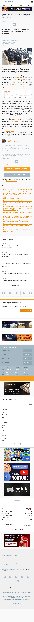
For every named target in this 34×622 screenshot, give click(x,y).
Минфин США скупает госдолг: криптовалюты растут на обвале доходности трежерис (17, 220)
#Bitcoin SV (20, 154)
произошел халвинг (17, 84)
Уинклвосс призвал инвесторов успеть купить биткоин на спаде (17, 194)
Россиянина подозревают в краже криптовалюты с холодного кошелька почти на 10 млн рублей (17, 229)
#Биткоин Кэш (6, 154)
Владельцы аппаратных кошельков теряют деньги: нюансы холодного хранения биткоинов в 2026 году (17, 208)
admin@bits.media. (18, 597)
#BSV (20, 155)
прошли (19, 77)
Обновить (16, 444)
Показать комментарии (17, 169)
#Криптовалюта (13, 155)
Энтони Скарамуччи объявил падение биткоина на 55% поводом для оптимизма (17, 224)
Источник (5, 164)
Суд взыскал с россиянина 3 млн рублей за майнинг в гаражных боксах (17, 197)
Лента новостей (7, 239)
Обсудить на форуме (17, 175)
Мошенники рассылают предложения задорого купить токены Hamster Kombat (17, 217)
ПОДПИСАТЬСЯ (26, 310)
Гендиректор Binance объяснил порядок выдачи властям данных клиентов (17, 213)
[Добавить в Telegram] (10, 24)
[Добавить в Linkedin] (14, 24)
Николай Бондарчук (12, 141)
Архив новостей (17, 603)
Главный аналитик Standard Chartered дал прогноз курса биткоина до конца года (17, 190)
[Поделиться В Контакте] (18, 24)
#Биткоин (13, 154)
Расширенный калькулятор (9, 378)
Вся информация (16, 529)
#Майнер (27, 154)
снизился (15, 121)
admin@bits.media (28, 556)
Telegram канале (11, 181)
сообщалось (10, 131)
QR (27, 601)
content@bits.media (27, 563)
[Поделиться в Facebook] (3, 24)
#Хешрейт (4, 155)
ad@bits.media (29, 569)
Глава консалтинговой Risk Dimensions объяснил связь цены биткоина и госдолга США (17, 202)
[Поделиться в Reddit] (22, 24)
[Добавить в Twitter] (6, 24)
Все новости (15, 285)
